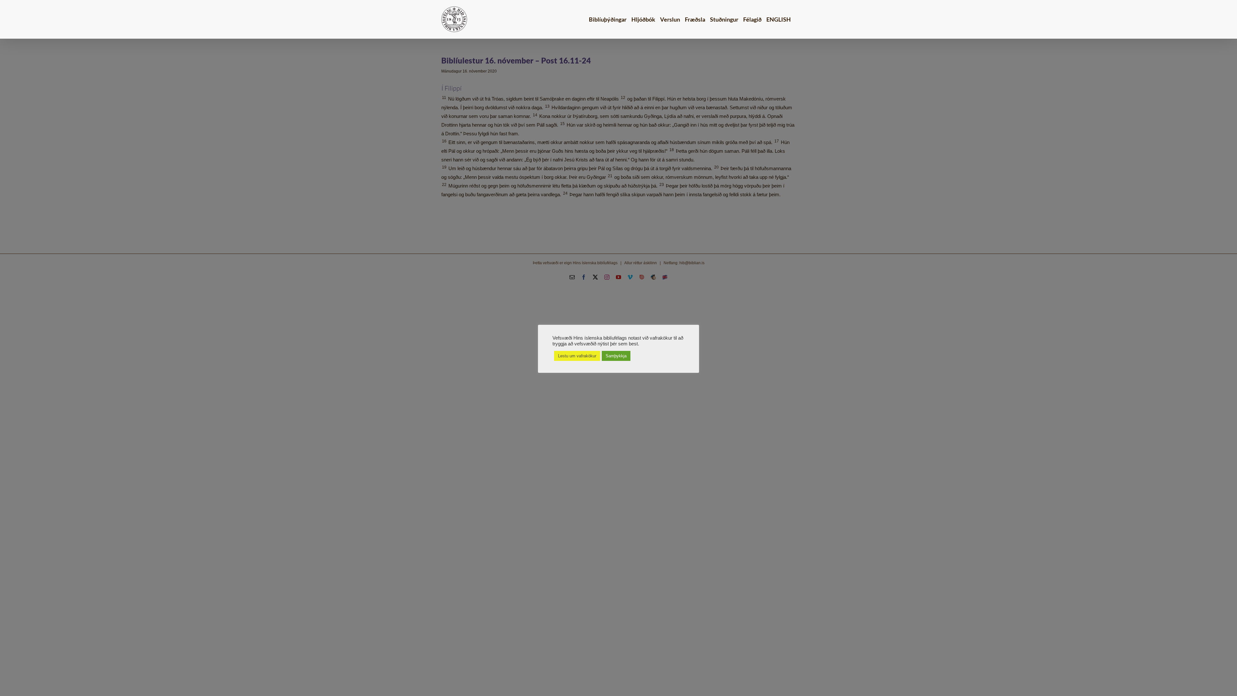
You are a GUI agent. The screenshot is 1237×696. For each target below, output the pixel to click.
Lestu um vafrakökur (577, 355)
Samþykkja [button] (616, 355)
